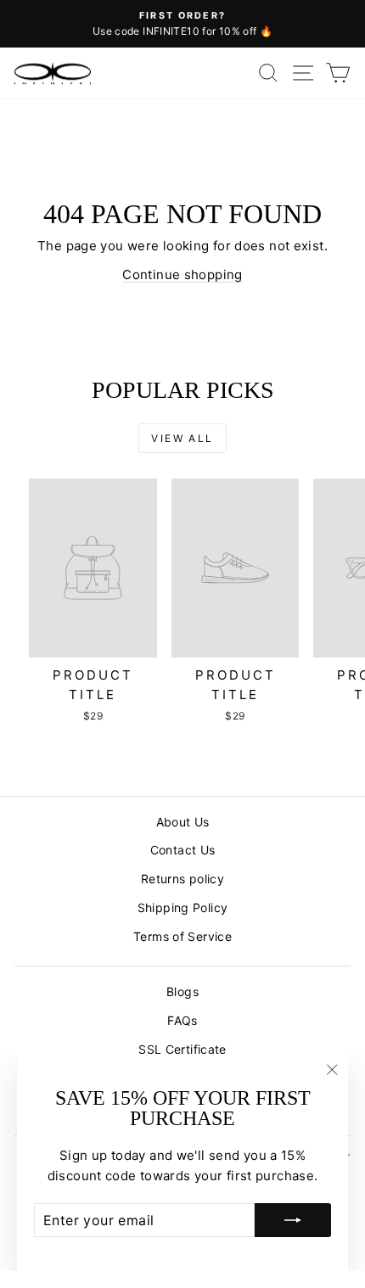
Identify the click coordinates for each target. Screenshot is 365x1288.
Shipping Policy (183, 907)
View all (182, 438)
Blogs (182, 991)
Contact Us (183, 850)
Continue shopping (182, 274)
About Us (183, 822)
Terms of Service (182, 936)
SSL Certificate (182, 1049)
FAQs (182, 1020)
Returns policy (182, 878)
